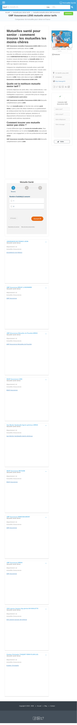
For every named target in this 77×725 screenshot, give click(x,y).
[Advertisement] (27, 160)
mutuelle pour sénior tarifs (21, 12)
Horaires (60, 51)
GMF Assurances (11, 298)
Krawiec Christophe (12, 665)
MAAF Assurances (12, 390)
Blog (45, 706)
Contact (52, 706)
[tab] (27, 242)
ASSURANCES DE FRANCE (14, 252)
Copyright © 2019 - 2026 (26, 706)
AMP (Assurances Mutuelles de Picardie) (19, 344)
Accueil (7, 12)
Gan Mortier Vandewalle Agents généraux (19, 436)
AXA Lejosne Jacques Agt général (16, 619)
